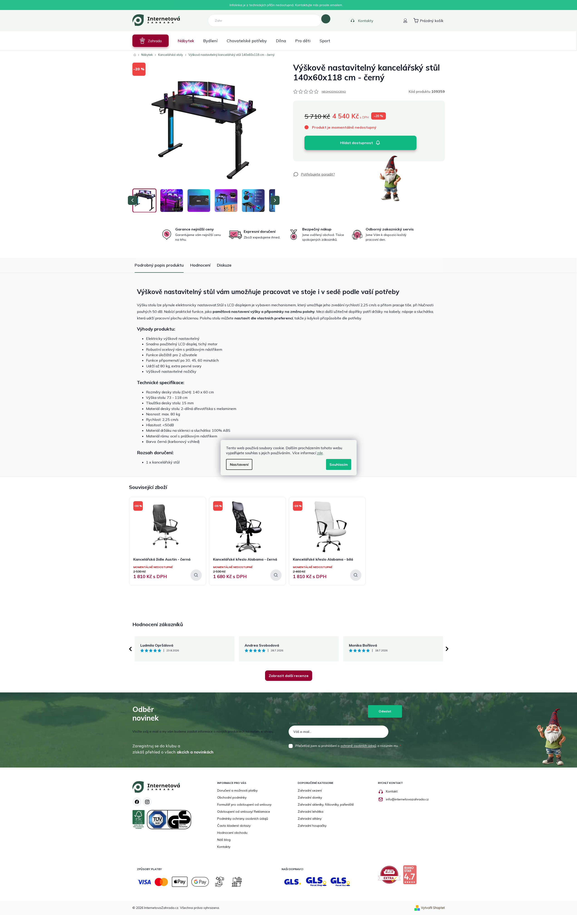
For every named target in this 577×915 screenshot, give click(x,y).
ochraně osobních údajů (358, 746)
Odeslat (385, 711)
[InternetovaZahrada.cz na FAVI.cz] (390, 876)
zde (320, 453)
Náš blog (224, 840)
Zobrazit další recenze (289, 675)
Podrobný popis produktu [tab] (159, 265)
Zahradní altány (309, 819)
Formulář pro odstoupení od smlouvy (244, 804)
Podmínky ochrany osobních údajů (242, 819)
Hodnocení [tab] (200, 265)
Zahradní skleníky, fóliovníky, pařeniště (326, 804)
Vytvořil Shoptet (433, 908)
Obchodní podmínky (231, 797)
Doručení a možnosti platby (237, 790)
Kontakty (365, 20)
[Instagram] (147, 801)
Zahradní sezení (310, 790)
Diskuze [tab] (224, 265)
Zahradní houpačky (312, 826)
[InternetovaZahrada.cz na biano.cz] (411, 876)
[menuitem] (150, 40)
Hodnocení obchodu (232, 833)
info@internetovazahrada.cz (407, 799)
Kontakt (391, 791)
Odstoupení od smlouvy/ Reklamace (243, 812)
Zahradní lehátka (310, 812)
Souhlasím (338, 464)
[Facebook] (136, 801)
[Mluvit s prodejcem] (314, 174)
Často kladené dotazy (234, 826)
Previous (130, 648)
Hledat (325, 19)
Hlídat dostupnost (356, 142)
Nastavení (239, 464)
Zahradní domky (310, 797)
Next (447, 648)
